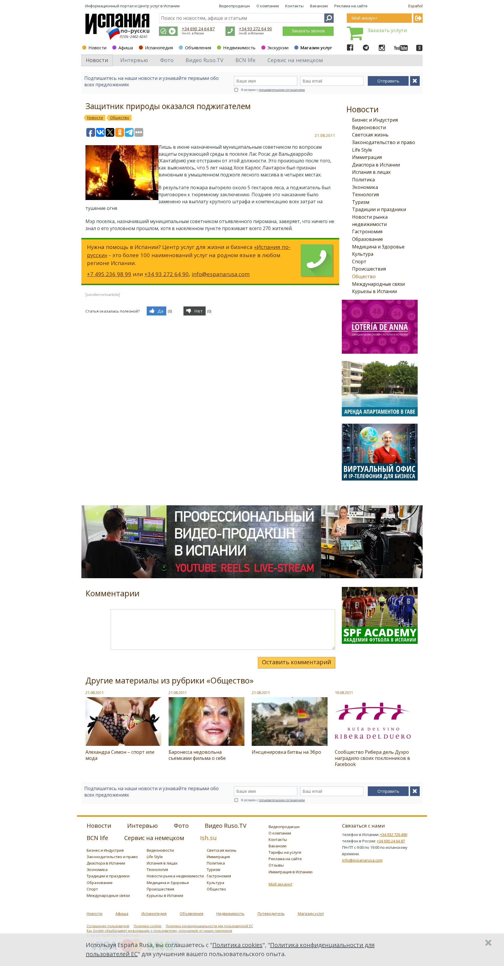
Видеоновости (369, 127)
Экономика (365, 187)
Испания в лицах (371, 172)
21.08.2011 (94, 692)
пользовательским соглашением (282, 90)
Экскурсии (277, 47)
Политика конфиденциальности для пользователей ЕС (209, 926)
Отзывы (276, 865)
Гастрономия (367, 231)
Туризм (360, 202)
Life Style (362, 150)
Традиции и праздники (379, 209)
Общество (364, 276)
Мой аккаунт (281, 884)
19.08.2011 (344, 692)
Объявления (198, 47)
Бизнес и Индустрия (375, 120)
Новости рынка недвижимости (175, 876)
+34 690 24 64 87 (198, 28)
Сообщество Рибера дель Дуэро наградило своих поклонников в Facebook (372, 758)
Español (415, 5)
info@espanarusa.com (221, 274)
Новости (97, 47)
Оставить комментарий (296, 662)
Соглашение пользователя (108, 926)
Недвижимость (239, 47)
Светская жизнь (370, 135)
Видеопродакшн (234, 5)
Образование (367, 239)
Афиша (125, 47)
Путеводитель (271, 913)
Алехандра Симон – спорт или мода (119, 755)
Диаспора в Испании (376, 165)
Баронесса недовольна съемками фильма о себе (197, 755)
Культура (362, 254)
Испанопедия (159, 47)
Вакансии (319, 5)
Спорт (359, 261)
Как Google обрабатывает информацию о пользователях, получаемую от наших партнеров (159, 931)
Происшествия (369, 269)
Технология (365, 194)
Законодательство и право (383, 142)
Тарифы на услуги (285, 852)
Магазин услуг (316, 47)
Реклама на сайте (351, 5)
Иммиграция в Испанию (291, 871)
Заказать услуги (387, 30)
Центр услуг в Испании (159, 5)
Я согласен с (273, 90)
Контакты (294, 5)
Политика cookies (147, 926)
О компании (267, 5)
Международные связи (378, 284)
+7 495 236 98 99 (109, 274)
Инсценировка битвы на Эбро (286, 752)
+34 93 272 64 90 (255, 28)
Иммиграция (367, 157)
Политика (363, 179)
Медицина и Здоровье (378, 246)
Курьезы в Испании (374, 291)
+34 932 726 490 (393, 834)
